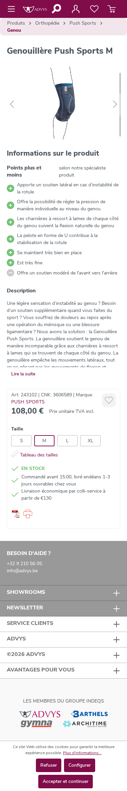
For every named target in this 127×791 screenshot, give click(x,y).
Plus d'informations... (82, 753)
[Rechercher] (56, 9)
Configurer (79, 765)
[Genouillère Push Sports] (63, 104)
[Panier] (111, 9)
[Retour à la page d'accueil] (35, 8)
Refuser (48, 765)
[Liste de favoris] (94, 9)
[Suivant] (115, 104)
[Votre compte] (75, 9)
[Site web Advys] (39, 713)
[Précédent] (12, 104)
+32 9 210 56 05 (24, 563)
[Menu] (13, 9)
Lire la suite (23, 374)
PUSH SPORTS (28, 402)
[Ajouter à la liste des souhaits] (109, 400)
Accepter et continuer (65, 781)
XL (90, 441)
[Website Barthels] (89, 713)
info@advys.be (22, 571)
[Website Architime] (84, 723)
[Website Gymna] (36, 723)
